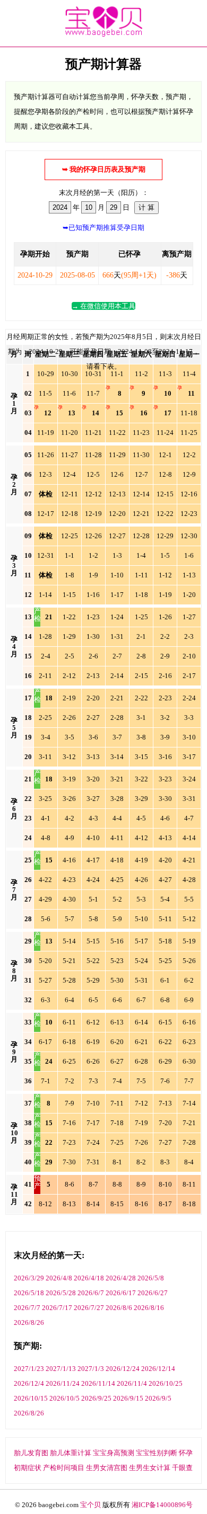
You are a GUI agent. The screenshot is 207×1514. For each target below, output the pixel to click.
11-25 (188, 433)
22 (28, 799)
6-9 (189, 1000)
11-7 (93, 393)
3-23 (165, 779)
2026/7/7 (27, 1308)
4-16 (69, 860)
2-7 (117, 656)
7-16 (69, 1123)
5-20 (45, 961)
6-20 (117, 1042)
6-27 (117, 1061)
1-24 (117, 617)
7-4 (117, 1081)
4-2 (69, 818)
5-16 (117, 941)
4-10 (93, 838)
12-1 (165, 455)
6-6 (117, 1000)
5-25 (165, 961)
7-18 (117, 1123)
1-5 (165, 555)
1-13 (189, 575)
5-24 (141, 961)
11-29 (117, 455)
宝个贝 (90, 1505)
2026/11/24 (63, 1383)
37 (28, 1103)
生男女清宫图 (106, 1468)
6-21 (141, 1042)
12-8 (165, 474)
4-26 (141, 880)
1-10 (117, 575)
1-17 (117, 595)
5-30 (117, 980)
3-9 (165, 737)
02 (28, 393)
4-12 (141, 838)
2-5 (69, 656)
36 (28, 1081)
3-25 (45, 799)
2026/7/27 (89, 1308)
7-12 (141, 1103)
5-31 (141, 980)
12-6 (117, 474)
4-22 (45, 880)
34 (28, 1042)
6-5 (93, 1000)
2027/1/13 (61, 1369)
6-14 (141, 1022)
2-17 (189, 676)
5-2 (117, 899)
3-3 (189, 718)
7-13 (165, 1103)
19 (28, 737)
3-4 (45, 737)
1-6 (189, 555)
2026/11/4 (132, 1383)
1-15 (69, 595)
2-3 (189, 636)
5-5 (189, 899)
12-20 (117, 514)
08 (28, 514)
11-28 (93, 455)
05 (28, 455)
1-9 (93, 575)
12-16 (188, 494)
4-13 (165, 838)
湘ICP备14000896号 (162, 1505)
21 (49, 617)
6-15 (165, 1022)
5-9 (117, 919)
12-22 (165, 514)
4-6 (165, 818)
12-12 (93, 494)
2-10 (189, 656)
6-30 (189, 1061)
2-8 (141, 656)
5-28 (69, 980)
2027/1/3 (90, 1369)
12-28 (141, 536)
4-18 (117, 860)
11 (191, 393)
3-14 (117, 757)
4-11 (117, 838)
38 (28, 1123)
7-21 (189, 1123)
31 (28, 980)
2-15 (141, 676)
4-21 (189, 860)
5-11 (165, 919)
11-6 (69, 393)
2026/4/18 (89, 1278)
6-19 (93, 1042)
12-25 (69, 536)
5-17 (141, 941)
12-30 (188, 536)
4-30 (69, 899)
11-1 (117, 374)
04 (28, 433)
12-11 (69, 494)
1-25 (141, 617)
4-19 (141, 860)
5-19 (189, 941)
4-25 (117, 880)
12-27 (117, 536)
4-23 (69, 880)
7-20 (165, 1123)
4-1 (45, 818)
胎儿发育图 (31, 1453)
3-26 (69, 799)
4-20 (165, 860)
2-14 (117, 676)
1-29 (69, 636)
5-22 (93, 961)
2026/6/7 (90, 1293)
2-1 (141, 636)
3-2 (165, 718)
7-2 (69, 1081)
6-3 (45, 1000)
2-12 (69, 676)
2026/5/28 (61, 1293)
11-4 (189, 374)
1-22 (69, 617)
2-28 (117, 718)
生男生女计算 (149, 1468)
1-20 (189, 595)
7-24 (93, 1142)
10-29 (45, 374)
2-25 (45, 718)
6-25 (69, 1061)
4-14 (189, 838)
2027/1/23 (29, 1369)
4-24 (93, 880)
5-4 (165, 899)
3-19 (69, 779)
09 (28, 536)
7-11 (117, 1103)
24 (28, 838)
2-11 (45, 676)
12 (47, 413)
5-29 (93, 980)
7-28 (189, 1142)
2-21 (117, 698)
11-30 (141, 455)
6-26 (93, 1061)
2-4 (45, 656)
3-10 (189, 737)
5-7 (69, 919)
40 (28, 1162)
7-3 (93, 1081)
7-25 (117, 1142)
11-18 (188, 413)
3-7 (117, 737)
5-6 (45, 919)
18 (49, 698)
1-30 (93, 636)
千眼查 (182, 1468)
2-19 (69, 698)
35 (28, 1061)
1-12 (165, 575)
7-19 (141, 1123)
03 (28, 413)
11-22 (117, 433)
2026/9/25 (96, 1398)
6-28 (141, 1061)
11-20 (69, 433)
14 (95, 413)
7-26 (141, 1142)
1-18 (141, 595)
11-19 (45, 433)
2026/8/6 (119, 1308)
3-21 (117, 779)
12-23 (188, 514)
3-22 (141, 779)
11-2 (141, 374)
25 (28, 860)
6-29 (165, 1061)
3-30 (165, 799)
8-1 (117, 1162)
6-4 (69, 1000)
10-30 (69, 374)
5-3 (141, 899)
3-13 (93, 757)
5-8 (93, 919)
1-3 (117, 555)
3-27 (93, 799)
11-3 (165, 374)
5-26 (189, 961)
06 (28, 474)
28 (28, 919)
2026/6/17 (121, 1293)
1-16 (93, 595)
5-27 (45, 980)
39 (28, 1142)
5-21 (69, 961)
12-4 (69, 474)
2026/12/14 (158, 1369)
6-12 (93, 1022)
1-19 (165, 595)
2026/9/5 (158, 1398)
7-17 (93, 1123)
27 (28, 899)
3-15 (141, 757)
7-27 (165, 1142)
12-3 (45, 474)
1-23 (93, 617)
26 (28, 880)
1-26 (165, 617)
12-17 (45, 514)
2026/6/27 (152, 1293)
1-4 (141, 555)
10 (167, 393)
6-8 (165, 1000)
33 (28, 1022)
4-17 (93, 860)
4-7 (189, 818)
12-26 (93, 536)
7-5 (141, 1081)
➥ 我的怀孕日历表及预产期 (103, 169)
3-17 (189, 757)
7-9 (69, 1103)
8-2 (141, 1162)
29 (28, 941)
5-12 (189, 919)
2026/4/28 (121, 1278)
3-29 (141, 799)
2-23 (165, 698)
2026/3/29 (29, 1278)
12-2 (189, 455)
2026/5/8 (150, 1278)
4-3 (93, 818)
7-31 (93, 1162)
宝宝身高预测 (113, 1453)
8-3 (165, 1162)
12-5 (93, 474)
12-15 (165, 494)
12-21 (141, 514)
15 (119, 413)
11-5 (45, 393)
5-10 (141, 919)
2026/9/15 (128, 1398)
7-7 (189, 1081)
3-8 (141, 737)
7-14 (189, 1103)
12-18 (69, 514)
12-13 (117, 494)
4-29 (45, 899)
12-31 (45, 555)
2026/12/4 (29, 1383)
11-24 (165, 433)
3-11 (45, 757)
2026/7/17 (57, 1308)
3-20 (93, 779)
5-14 (69, 941)
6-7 (141, 1000)
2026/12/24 (123, 1369)
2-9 (165, 656)
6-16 (189, 1022)
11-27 (69, 455)
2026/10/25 (166, 1383)
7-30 (69, 1162)
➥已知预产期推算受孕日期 (103, 227)
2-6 (93, 656)
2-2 (165, 636)
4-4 (117, 818)
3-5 (69, 737)
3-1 (141, 718)
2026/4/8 (59, 1278)
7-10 (93, 1103)
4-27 (165, 880)
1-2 (93, 555)
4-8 (45, 838)
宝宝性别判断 (156, 1453)
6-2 (189, 980)
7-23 (69, 1142)
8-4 (189, 1162)
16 (144, 413)
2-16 (165, 676)
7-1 (45, 1081)
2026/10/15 (31, 1398)
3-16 (165, 757)
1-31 (117, 636)
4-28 (189, 880)
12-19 (93, 514)
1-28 (45, 636)
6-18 (69, 1042)
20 (28, 757)
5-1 (93, 899)
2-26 (69, 718)
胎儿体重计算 (70, 1453)
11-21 (93, 433)
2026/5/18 (29, 1293)
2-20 (93, 698)
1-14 (45, 595)
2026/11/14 (98, 1383)
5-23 (117, 961)
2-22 (141, 698)
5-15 (93, 941)
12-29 (165, 536)
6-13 (117, 1022)
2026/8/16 (149, 1308)
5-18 (165, 941)
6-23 (189, 1042)
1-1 (69, 555)
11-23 (141, 433)
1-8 (69, 575)
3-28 (117, 799)
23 (28, 818)
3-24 (189, 779)
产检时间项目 (63, 1468)
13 (71, 413)
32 (28, 1000)
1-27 (189, 617)
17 (167, 413)
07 (28, 494)
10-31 (93, 374)
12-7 (141, 474)
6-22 (165, 1042)
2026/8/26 (29, 1322)
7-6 (165, 1081)
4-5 (141, 818)
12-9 (189, 474)
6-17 (45, 1042)
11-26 (45, 455)
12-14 (141, 494)
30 (28, 961)
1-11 (141, 575)
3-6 (93, 737)
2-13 (93, 676)
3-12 (69, 757)
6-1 (165, 980)
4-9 (69, 838)
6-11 (69, 1022)
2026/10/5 (64, 1398)
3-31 (189, 799)
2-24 (189, 698)
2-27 (93, 718)
